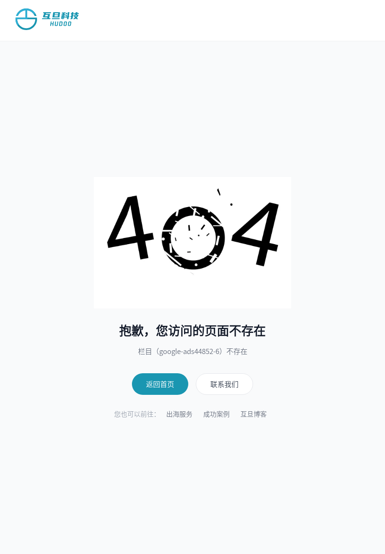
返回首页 (160, 384)
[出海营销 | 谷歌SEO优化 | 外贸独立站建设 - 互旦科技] (47, 19)
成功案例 (216, 413)
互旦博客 (253, 413)
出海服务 (179, 413)
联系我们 (224, 384)
